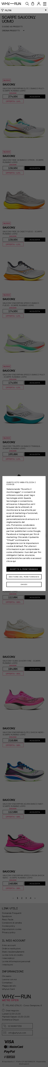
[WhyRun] (12, 3)
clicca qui (11, 561)
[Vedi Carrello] (32, 3)
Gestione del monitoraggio (24, 577)
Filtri (8, 10)
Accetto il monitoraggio (24, 569)
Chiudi (24, 584)
